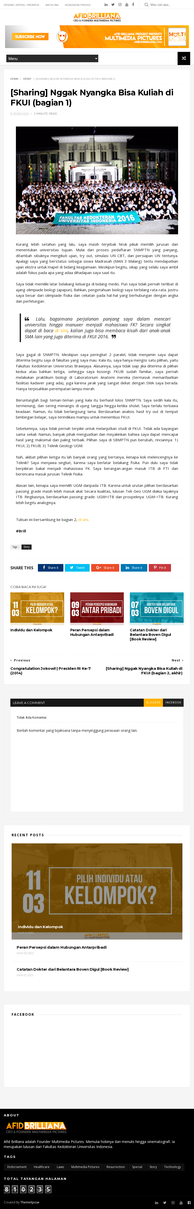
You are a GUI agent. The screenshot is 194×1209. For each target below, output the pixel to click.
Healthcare (42, 1167)
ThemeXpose (29, 1202)
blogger (153, 702)
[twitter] (113, 4)
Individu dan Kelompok (31, 630)
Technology (172, 1167)
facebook (173, 702)
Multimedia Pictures (85, 1167)
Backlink (52, 5)
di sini (61, 330)
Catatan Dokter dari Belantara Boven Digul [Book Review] (150, 634)
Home (14, 78)
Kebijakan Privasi (77, 5)
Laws (60, 1167)
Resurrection (116, 1167)
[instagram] (120, 4)
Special (137, 1167)
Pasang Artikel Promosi (21, 5)
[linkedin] (106, 4)
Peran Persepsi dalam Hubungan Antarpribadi (92, 632)
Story (27, 78)
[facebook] (133, 4)
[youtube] (126, 4)
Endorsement (17, 1167)
